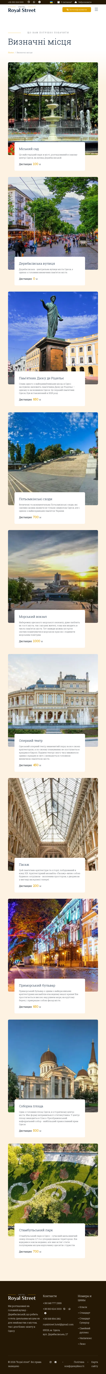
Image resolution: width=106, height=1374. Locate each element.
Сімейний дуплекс (85, 1330)
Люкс (83, 1343)
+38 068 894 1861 (52, 1318)
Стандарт (85, 1312)
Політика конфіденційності (74, 1364)
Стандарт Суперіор (85, 1320)
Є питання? (65, 2)
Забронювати (85, 2)
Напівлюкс (86, 1338)
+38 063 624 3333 (16, 2)
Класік (83, 1307)
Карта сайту (94, 1364)
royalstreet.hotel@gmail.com (58, 1324)
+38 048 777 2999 (52, 1303)
